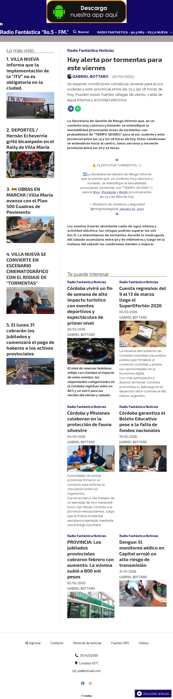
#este (123, 192)
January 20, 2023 (131, 209)
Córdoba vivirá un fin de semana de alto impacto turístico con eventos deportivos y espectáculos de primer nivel (90, 305)
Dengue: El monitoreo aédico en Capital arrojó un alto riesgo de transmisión (141, 553)
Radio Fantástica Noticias (90, 50)
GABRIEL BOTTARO (90, 76)
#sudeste (109, 192)
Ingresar (34, 643)
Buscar (83, 32)
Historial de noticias (87, 643)
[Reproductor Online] (86, 24)
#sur (96, 192)
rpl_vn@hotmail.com (86, 671)
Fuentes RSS (120, 643)
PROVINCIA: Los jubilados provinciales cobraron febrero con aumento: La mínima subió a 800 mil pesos (90, 559)
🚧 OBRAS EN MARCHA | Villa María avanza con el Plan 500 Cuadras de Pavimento (29, 200)
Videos (144, 643)
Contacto (57, 643)
